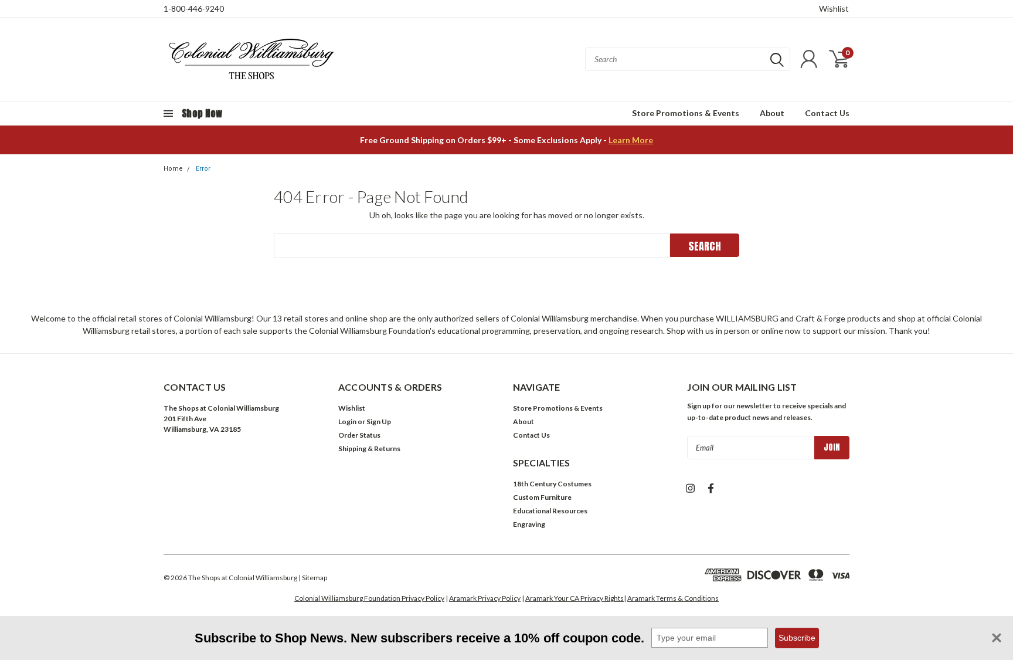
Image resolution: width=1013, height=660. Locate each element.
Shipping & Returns (369, 448)
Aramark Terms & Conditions (673, 598)
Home (173, 168)
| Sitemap (312, 577)
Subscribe (797, 637)
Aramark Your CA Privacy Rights (574, 598)
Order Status (359, 435)
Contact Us (827, 113)
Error (203, 168)
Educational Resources (550, 510)
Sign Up (378, 421)
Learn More (631, 140)
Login (347, 421)
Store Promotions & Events (685, 113)
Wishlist (834, 8)
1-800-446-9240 (194, 8)
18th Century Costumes (552, 483)
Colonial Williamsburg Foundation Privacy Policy (369, 598)
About (772, 113)
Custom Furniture (542, 497)
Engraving (529, 524)
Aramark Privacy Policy (485, 598)
